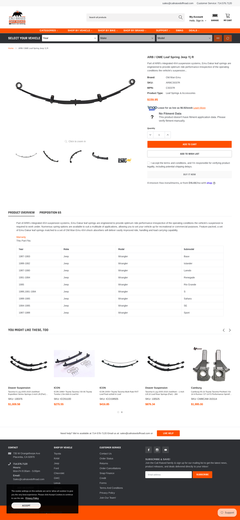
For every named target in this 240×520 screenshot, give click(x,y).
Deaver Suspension (19, 387)
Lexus (57, 483)
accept (26, 505)
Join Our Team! (108, 497)
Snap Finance (107, 473)
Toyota (57, 453)
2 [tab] (122, 412)
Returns (104, 463)
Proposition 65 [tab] (50, 213)
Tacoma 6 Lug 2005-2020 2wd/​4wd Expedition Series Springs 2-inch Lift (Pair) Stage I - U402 (27, 393)
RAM (56, 458)
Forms (103, 483)
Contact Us (106, 453)
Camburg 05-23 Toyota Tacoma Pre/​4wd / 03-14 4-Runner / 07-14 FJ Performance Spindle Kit (211, 393)
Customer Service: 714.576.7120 (214, 3)
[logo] (17, 17)
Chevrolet (59, 473)
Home (11, 48)
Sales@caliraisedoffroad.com (177, 3)
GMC (57, 478)
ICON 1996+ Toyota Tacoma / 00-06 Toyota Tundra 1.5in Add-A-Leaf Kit (73, 393)
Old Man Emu (173, 77)
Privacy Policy (107, 492)
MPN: (150, 87)
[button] (215, 17)
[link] (26, 156)
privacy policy (32, 498)
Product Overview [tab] (21, 213)
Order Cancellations (110, 468)
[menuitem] (46, 30)
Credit (103, 478)
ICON (57, 387)
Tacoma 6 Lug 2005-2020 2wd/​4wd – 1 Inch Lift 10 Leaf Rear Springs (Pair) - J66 (164, 393)
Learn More (199, 107)
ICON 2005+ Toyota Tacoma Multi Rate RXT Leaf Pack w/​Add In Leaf (119, 393)
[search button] (180, 17)
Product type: (155, 93)
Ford (56, 468)
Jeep (56, 463)
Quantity (151, 128)
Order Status (106, 458)
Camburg (196, 387)
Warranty (21, 237)
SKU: (150, 82)
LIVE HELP (168, 433)
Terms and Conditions (111, 487)
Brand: (151, 77)
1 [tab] (118, 412)
